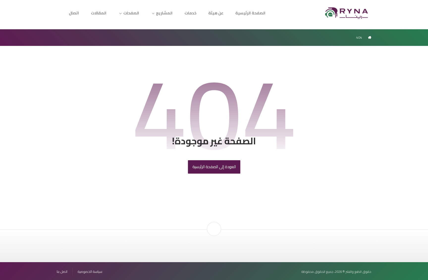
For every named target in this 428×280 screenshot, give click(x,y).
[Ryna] (346, 12)
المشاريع (164, 13)
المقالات (99, 13)
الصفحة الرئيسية (250, 13)
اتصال (74, 13)
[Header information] (214, 220)
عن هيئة (215, 13)
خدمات (190, 13)
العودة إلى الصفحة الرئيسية (214, 166)
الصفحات (131, 13)
